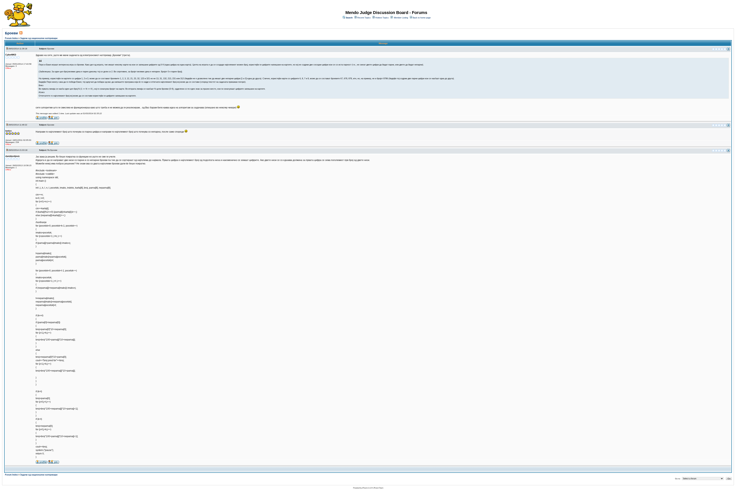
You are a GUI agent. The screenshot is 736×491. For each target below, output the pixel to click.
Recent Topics (364, 17)
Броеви (11, 33)
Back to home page (422, 17)
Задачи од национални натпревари (39, 38)
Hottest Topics (382, 17)
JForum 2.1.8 (366, 488)
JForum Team (378, 488)
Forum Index (11, 38)
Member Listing (401, 17)
